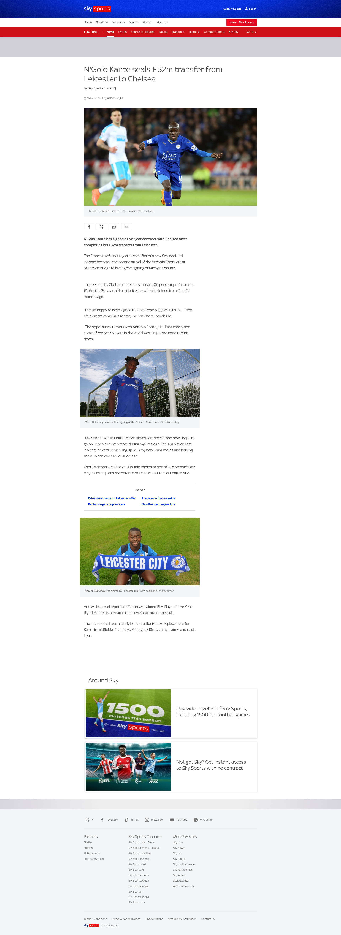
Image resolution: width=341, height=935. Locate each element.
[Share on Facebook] (89, 226)
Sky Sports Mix (137, 902)
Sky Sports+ (136, 891)
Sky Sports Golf (137, 864)
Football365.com (94, 858)
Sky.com (178, 842)
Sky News (178, 847)
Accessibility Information (182, 919)
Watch (133, 22)
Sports (100, 22)
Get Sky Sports (232, 8)
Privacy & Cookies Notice (126, 919)
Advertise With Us (183, 886)
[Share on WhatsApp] (114, 226)
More (159, 22)
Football (91, 32)
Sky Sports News (138, 886)
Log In (252, 8)
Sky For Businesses (184, 864)
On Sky (233, 32)
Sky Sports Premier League (144, 847)
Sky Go (177, 853)
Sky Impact (179, 875)
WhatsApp (206, 819)
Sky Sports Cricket (139, 858)
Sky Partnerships (183, 869)
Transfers (178, 32)
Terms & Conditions (95, 919)
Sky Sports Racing (139, 897)
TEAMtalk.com (92, 853)
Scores (117, 22)
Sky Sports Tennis (139, 875)
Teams (193, 32)
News (110, 32)
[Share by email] (126, 226)
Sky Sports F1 (136, 869)
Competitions (213, 32)
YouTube (181, 819)
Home (88, 22)
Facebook (112, 819)
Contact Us (208, 919)
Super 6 (88, 847)
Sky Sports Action (139, 880)
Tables (163, 32)
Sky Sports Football (140, 853)
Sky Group (179, 858)
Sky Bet (147, 22)
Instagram (157, 819)
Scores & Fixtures (142, 32)
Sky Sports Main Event (141, 842)
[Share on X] (101, 226)
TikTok (134, 819)
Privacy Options (154, 919)
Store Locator (181, 880)
